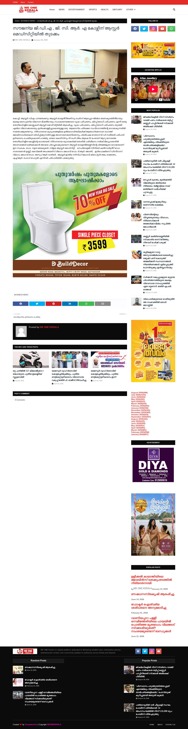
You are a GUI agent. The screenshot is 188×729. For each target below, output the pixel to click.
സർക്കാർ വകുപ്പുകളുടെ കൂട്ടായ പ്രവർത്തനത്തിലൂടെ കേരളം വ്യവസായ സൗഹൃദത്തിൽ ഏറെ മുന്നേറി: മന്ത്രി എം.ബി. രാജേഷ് (159, 283)
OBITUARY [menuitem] (117, 9)
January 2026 (139, 408)
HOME (15, 2)
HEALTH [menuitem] (104, 9)
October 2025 (139, 414)
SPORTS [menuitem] (93, 9)
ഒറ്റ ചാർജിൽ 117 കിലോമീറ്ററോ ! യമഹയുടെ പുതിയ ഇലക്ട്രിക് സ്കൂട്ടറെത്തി (28, 374)
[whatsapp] (171, 28)
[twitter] (144, 28)
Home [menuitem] (52, 9)
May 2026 (138, 399)
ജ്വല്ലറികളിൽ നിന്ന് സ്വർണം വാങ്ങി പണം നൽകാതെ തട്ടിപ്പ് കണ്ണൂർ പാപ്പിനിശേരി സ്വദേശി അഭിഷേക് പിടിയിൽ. (158, 122)
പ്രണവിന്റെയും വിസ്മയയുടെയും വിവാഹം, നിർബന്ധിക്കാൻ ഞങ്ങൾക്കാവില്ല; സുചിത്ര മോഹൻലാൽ (157, 220)
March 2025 (139, 430)
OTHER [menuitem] (129, 9)
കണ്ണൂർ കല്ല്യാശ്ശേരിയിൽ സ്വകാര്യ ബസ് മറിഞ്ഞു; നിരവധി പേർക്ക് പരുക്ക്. (156, 239)
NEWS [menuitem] (61, 9)
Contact (30, 2)
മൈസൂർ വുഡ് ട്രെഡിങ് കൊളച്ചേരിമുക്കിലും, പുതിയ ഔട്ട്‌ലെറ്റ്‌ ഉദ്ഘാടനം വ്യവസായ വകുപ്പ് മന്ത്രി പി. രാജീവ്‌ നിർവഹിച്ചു (69, 375)
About (23, 2)
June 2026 (138, 397)
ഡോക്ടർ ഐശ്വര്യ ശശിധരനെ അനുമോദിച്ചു (148, 606)
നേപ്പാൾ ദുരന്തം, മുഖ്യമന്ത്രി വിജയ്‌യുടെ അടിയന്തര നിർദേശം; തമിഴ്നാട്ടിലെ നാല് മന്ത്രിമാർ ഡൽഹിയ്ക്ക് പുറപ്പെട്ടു (157, 186)
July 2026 (138, 395)
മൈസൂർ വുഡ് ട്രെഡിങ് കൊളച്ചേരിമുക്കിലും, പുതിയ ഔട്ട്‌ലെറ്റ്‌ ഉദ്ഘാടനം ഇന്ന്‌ (104, 374)
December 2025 (140, 410)
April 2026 (138, 401)
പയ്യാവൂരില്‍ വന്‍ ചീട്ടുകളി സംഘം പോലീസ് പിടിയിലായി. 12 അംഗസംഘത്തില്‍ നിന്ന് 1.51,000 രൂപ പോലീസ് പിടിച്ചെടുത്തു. (159, 165)
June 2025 (138, 423)
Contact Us (170, 724)
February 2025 (140, 432)
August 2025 (139, 419)
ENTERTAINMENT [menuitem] (77, 9)
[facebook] (135, 28)
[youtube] (162, 28)
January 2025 (139, 434)
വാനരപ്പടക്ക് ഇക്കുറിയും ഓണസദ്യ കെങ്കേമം (154, 203)
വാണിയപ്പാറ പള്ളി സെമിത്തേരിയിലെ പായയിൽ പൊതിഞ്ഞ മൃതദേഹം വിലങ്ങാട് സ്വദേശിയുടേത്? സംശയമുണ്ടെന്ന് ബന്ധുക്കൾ (153, 624)
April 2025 (138, 428)
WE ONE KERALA (22, 40)
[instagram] (153, 28)
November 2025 (140, 412)
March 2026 (139, 403)
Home (17, 21)
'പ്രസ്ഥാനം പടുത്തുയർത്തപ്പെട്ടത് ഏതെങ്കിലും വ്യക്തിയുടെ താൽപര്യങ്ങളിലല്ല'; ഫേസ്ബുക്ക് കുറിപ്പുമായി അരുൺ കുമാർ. (156, 144)
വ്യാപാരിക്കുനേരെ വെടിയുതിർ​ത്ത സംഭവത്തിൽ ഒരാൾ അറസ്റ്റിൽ (159, 302)
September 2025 (141, 417)
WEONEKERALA (54, 724)
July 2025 (138, 421)
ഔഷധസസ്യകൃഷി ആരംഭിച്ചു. (153, 594)
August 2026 (139, 392)
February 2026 (140, 406)
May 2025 (138, 425)
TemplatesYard (31, 724)
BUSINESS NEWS (28, 21)
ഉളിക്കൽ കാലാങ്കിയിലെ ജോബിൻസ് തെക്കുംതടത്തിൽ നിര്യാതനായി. (151, 580)
